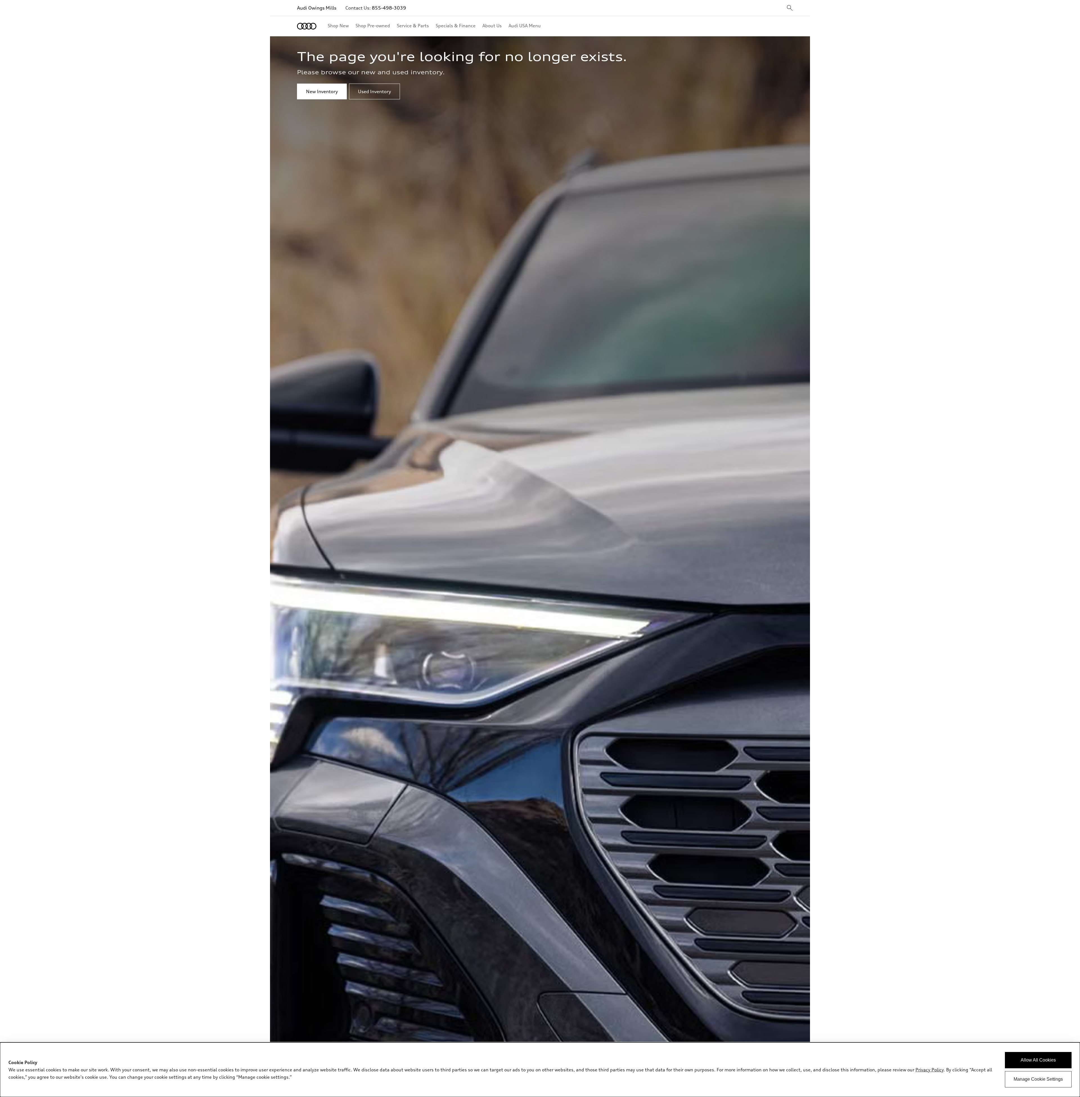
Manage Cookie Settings (1038, 1079)
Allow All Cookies (1038, 1060)
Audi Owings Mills (316, 8)
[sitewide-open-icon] (789, 8)
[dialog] (540, 1069)
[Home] (306, 26)
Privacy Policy (929, 1070)
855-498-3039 (389, 8)
